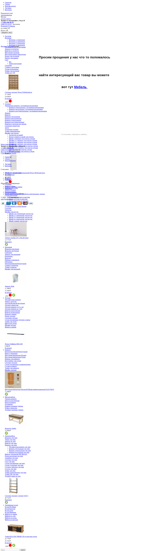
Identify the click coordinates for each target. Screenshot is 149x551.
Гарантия (8, 2)
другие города (6, 19)
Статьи (7, 180)
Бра (10, 62)
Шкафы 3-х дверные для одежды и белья (23, 142)
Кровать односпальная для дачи (20, 450)
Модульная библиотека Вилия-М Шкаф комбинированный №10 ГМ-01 (29, 389)
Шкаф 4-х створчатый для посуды (20, 219)
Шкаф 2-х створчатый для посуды (20, 215)
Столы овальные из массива (18, 201)
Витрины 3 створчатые (17, 43)
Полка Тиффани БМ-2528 (14, 344)
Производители (10, 6)
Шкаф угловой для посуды (18, 221)
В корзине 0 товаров (8, 26)
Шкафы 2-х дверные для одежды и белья (23, 140)
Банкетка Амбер (10, 428)
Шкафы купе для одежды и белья (20, 149)
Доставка (8, 8)
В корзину (8, 98)
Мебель (80, 87)
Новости (8, 178)
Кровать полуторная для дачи (19, 452)
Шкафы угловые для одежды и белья (21, 151)
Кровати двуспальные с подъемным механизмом (26, 109)
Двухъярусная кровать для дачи (20, 447)
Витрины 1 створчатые (17, 40)
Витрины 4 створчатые (17, 45)
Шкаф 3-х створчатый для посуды (20, 217)
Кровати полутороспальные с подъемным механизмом (28, 111)
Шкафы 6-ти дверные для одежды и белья (23, 148)
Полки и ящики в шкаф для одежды (21, 137)
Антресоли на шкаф (16, 135)
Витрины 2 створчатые (17, 42)
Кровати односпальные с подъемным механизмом (26, 107)
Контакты (8, 10)
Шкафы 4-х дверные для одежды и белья (23, 144)
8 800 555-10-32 (6, 24)
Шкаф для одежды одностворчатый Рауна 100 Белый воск (25, 173)
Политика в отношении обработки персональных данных (25, 194)
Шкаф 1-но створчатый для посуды (21, 214)
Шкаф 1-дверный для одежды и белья (22, 139)
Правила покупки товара (13, 187)
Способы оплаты (11, 192)
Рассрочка (8, 189)
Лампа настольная (15, 63)
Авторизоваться (6, 15)
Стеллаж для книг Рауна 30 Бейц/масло (18, 92)
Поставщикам (9, 174)
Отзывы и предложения (13, 173)
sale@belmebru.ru (6, 199)
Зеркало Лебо (9, 286)
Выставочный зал (7, 152)
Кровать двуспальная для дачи (19, 449)
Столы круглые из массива (18, 199)
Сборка (7, 4)
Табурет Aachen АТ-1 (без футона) (16, 238)
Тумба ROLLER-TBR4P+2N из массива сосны (21, 536)
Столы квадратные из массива (19, 197)
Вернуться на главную (8, 144)
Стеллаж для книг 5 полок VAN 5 (16, 496)
